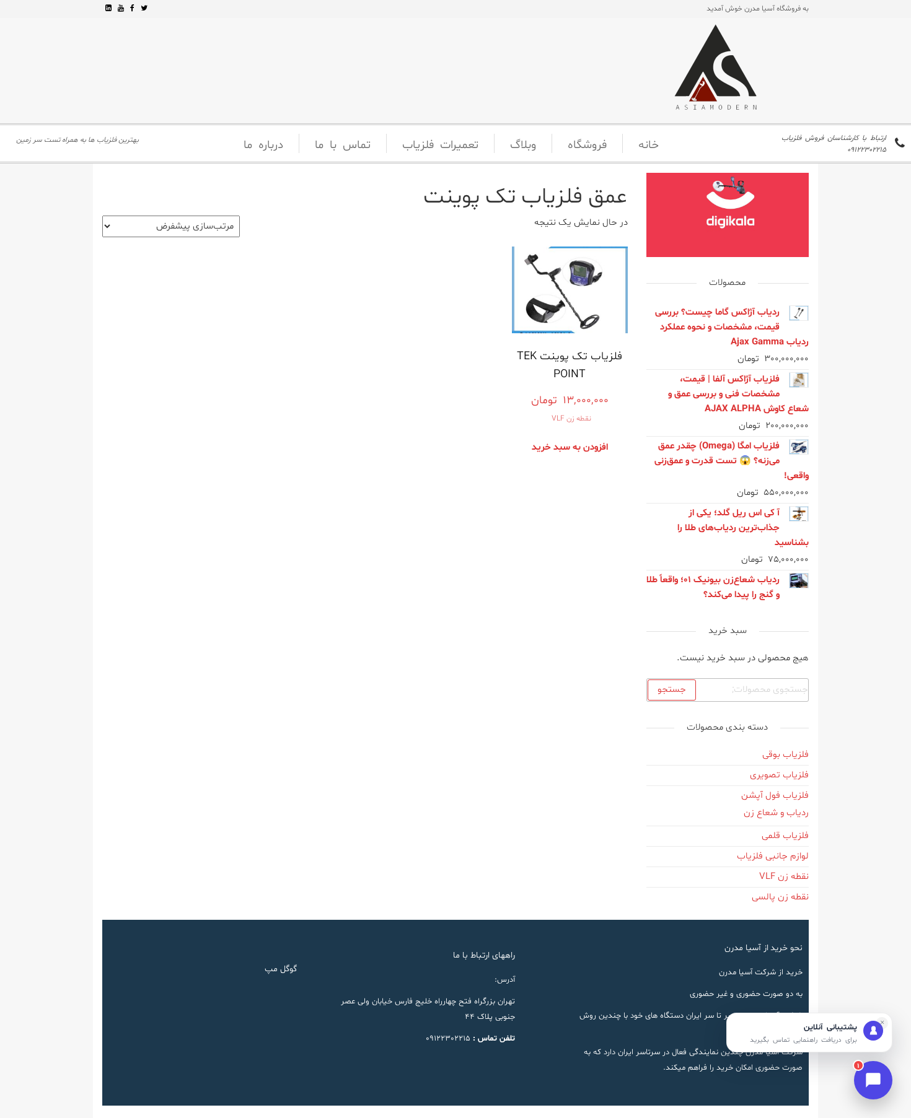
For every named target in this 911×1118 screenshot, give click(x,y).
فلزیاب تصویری (779, 775)
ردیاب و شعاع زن (776, 812)
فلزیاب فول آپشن (775, 795)
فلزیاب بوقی (785, 754)
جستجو (672, 689)
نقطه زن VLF (571, 419)
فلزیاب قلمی (785, 835)
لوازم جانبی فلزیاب (773, 856)
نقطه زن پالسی (780, 897)
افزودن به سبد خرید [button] (570, 447)
